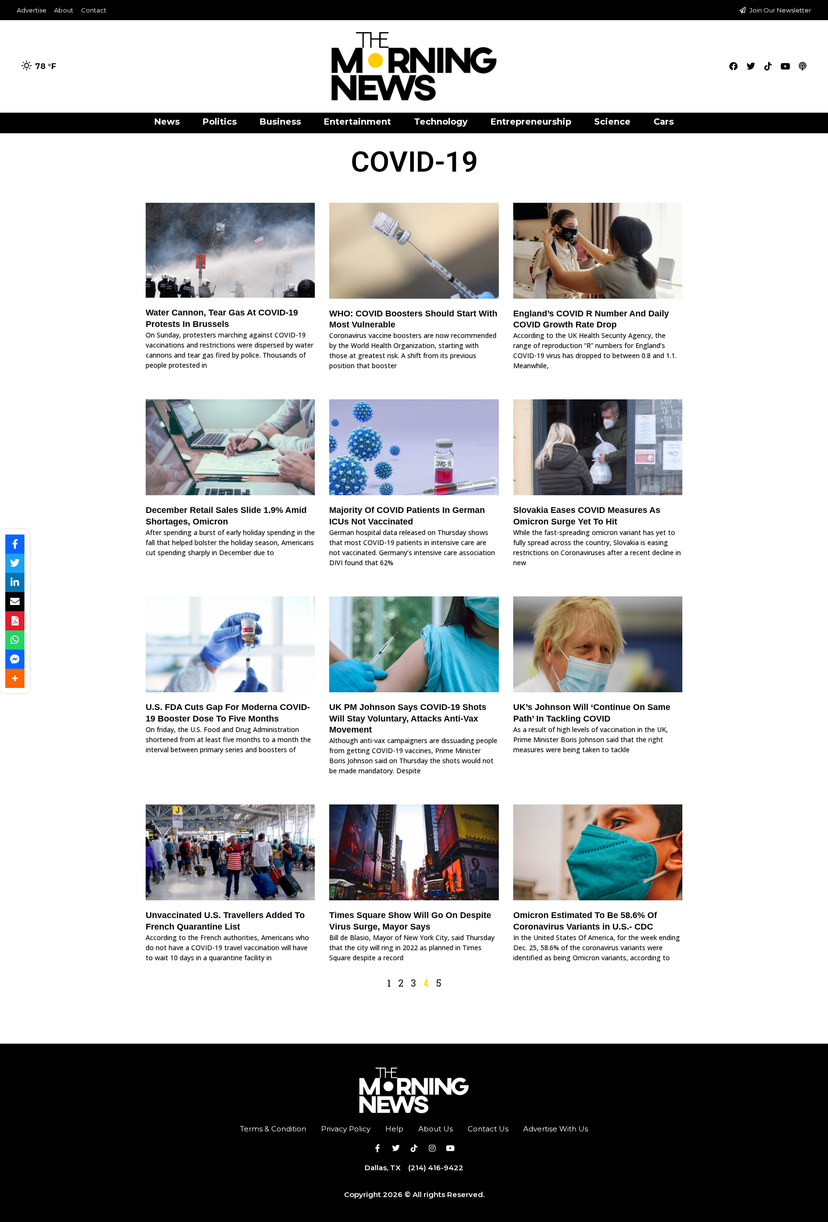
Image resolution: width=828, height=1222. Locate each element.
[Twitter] (750, 66)
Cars (664, 121)
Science (612, 121)
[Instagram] (432, 1148)
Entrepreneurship (531, 121)
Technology (441, 121)
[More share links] (14, 678)
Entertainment (357, 121)
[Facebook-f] (377, 1148)
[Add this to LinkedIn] (14, 582)
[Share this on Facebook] (14, 544)
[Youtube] (785, 66)
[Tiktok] (768, 66)
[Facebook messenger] (14, 659)
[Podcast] (802, 66)
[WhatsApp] (14, 640)
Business (280, 121)
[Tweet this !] (14, 563)
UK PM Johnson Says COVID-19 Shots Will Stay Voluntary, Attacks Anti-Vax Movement (407, 718)
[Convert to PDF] (14, 620)
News (167, 121)
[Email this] (14, 601)
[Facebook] (733, 66)
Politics (220, 121)
